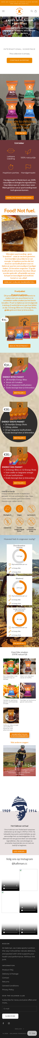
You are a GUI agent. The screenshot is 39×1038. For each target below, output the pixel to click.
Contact (5, 978)
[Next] (33, 763)
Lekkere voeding (11, 157)
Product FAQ (7, 970)
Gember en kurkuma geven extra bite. (28, 701)
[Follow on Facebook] (3, 1023)
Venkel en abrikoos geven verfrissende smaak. (10, 701)
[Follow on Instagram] (9, 1023)
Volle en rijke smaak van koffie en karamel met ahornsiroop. (10, 727)
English (18, 1029)
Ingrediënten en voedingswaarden (19, 735)
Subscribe (10, 1016)
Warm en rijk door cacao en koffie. (27, 677)
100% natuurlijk (28, 158)
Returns (5, 982)
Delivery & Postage (10, 974)
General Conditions (10, 986)
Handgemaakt (28, 173)
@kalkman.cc (19, 863)
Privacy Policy (8, 990)
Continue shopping (19, 60)
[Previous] (6, 763)
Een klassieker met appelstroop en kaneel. (10, 677)
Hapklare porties (11, 173)
